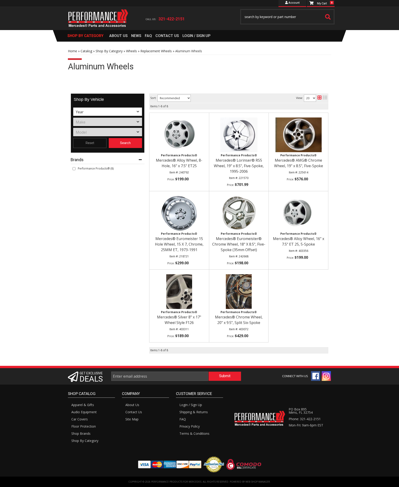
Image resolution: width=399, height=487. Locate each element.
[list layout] (325, 98)
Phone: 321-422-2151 (305, 419)
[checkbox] (74, 168)
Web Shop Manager (257, 481)
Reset (90, 143)
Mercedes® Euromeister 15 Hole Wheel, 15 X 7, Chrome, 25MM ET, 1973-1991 (179, 244)
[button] (287, 17)
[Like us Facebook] (315, 376)
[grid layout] (319, 98)
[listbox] (107, 112)
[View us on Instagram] (326, 376)
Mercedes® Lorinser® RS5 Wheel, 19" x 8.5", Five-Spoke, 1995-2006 (239, 166)
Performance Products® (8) (96, 168)
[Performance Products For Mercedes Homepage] (98, 14)
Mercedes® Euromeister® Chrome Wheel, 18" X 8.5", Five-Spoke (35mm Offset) (238, 244)
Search (125, 143)
